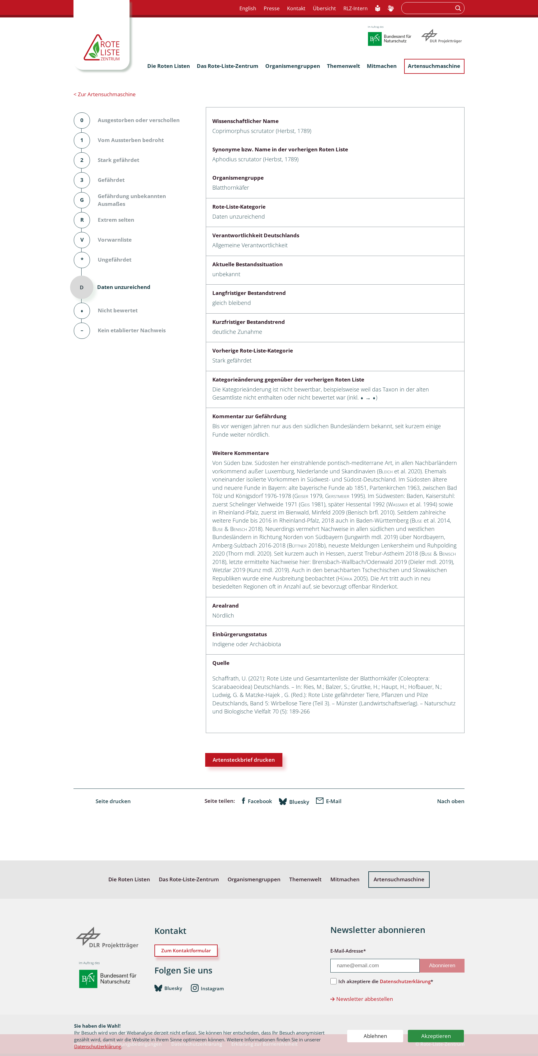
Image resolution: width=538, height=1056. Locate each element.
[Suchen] (458, 8)
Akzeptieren (436, 1035)
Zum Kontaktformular (186, 950)
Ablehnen (375, 1035)
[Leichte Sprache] (377, 8)
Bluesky (299, 801)
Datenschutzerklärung (97, 1046)
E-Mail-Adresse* (348, 951)
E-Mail (334, 801)
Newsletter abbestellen (364, 998)
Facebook (260, 801)
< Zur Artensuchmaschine (104, 94)
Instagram (212, 988)
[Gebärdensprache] (391, 9)
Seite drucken (113, 801)
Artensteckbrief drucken (244, 759)
